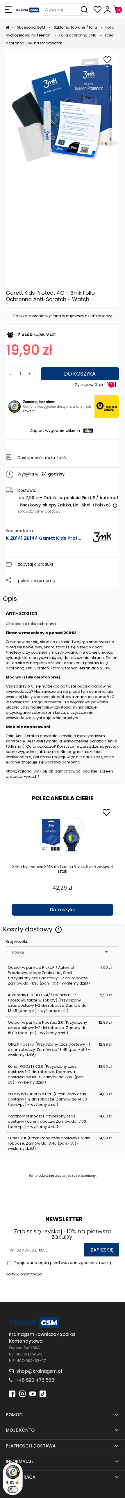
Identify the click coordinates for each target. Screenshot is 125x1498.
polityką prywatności (24, 1274)
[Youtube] (32, 1393)
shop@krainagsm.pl (39, 1371)
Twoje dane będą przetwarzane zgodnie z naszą (58, 1268)
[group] (62, 861)
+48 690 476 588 (35, 1380)
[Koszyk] (117, 9)
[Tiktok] (43, 1393)
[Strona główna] (28, 9)
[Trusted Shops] (14, 406)
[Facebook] (12, 1393)
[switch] (13, 1489)
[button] (8, 9)
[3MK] (102, 540)
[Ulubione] (97, 9)
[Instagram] (22, 1393)
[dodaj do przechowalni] (107, 60)
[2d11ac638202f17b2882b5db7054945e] (62, 108)
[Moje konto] (107, 9)
